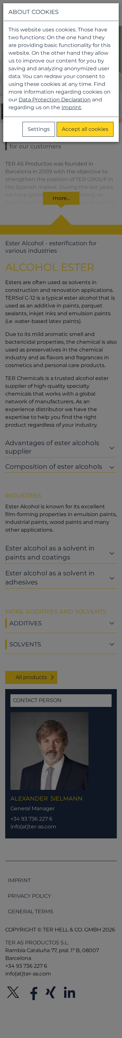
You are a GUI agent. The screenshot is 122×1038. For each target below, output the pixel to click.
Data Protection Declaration (55, 100)
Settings (39, 129)
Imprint (71, 107)
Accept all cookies (85, 129)
